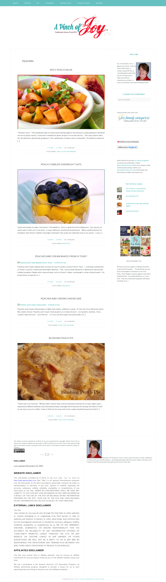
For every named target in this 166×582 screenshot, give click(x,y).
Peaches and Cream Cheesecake (61, 298)
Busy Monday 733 (134, 261)
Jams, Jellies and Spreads (66, 151)
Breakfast (66, 243)
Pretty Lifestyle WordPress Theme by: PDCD (89, 579)
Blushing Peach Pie (61, 338)
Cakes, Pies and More (66, 325)
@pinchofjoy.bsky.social (125, 165)
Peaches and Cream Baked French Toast (61, 256)
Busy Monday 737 (132, 196)
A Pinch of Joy (83, 27)
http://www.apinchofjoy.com (25, 480)
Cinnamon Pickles (132, 211)
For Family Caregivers (141, 160)
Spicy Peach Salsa (61, 69)
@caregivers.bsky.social (125, 170)
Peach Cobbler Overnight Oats (61, 164)
